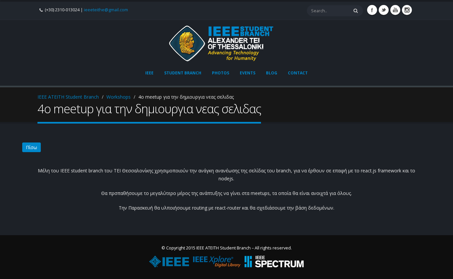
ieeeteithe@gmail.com (106, 10)
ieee (149, 73)
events (247, 73)
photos (220, 73)
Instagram (407, 10)
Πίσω (31, 147)
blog (271, 73)
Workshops (118, 97)
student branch (182, 73)
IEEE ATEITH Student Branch (68, 97)
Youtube (395, 10)
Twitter (384, 10)
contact (298, 73)
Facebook (372, 10)
